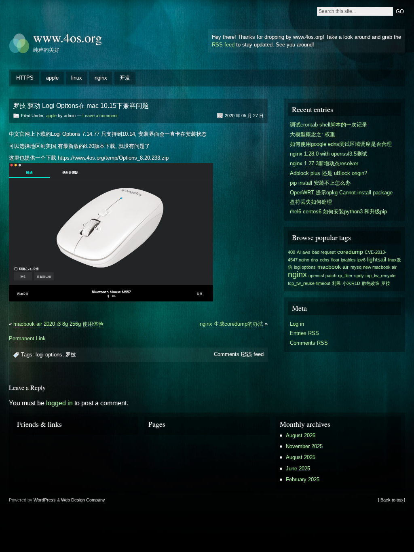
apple (52, 78)
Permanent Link (27, 338)
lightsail (376, 259)
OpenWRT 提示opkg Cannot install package (341, 193)
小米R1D (351, 283)
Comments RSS (309, 343)
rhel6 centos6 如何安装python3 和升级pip (338, 212)
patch (330, 275)
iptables (348, 259)
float (335, 259)
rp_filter (345, 275)
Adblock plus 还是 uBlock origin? (328, 173)
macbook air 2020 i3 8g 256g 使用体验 (58, 324)
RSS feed (223, 45)
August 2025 (300, 457)
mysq (356, 267)
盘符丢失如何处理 (311, 202)
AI (299, 252)
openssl (316, 275)
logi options (49, 355)
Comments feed (239, 354)
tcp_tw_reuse (301, 283)
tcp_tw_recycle (380, 275)
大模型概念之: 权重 (312, 134)
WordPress (45, 499)
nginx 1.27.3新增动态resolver (324, 163)
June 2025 (298, 469)
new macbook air (380, 267)
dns (314, 259)
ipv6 (361, 259)
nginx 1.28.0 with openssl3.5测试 (328, 154)
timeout (323, 283)
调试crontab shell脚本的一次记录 (328, 125)
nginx (101, 78)
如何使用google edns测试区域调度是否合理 (341, 144)
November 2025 (304, 446)
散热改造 (371, 283)
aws (306, 252)
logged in (59, 403)
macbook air (333, 266)
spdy (359, 275)
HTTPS (25, 78)
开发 (125, 78)
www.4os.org (67, 37)
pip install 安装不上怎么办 (320, 183)
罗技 (70, 355)
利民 (336, 283)
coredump (350, 252)
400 (291, 252)
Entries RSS (304, 333)
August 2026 (300, 435)
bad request (324, 252)
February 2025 (302, 479)
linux (76, 78)
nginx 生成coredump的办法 (231, 324)
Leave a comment (100, 115)
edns (325, 259)
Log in (297, 324)
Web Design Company (83, 499)
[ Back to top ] (391, 499)
